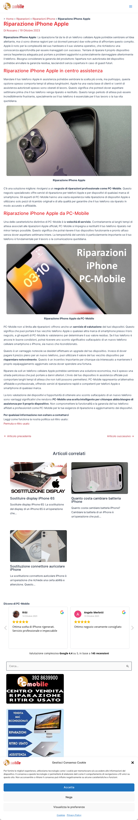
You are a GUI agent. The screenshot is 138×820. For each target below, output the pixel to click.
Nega (69, 797)
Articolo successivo (120, 436)
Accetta (69, 787)
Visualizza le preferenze (69, 807)
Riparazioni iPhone (44, 18)
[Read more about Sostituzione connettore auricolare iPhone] (38, 546)
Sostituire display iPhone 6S (32, 498)
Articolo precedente (17, 436)
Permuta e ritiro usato (16, 423)
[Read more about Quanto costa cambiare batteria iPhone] (99, 478)
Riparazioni (23, 18)
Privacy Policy (74, 815)
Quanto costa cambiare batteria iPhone (96, 499)
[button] (132, 762)
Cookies (61, 815)
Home (9, 18)
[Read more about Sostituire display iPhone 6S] (38, 478)
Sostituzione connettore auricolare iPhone (37, 567)
